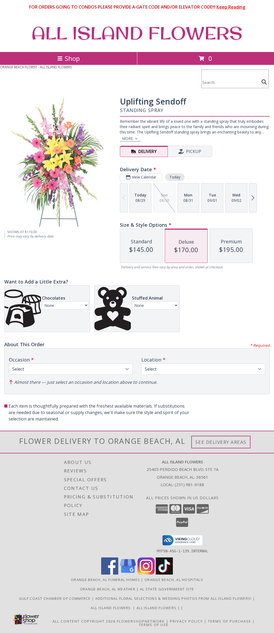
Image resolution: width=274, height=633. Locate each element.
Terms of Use (154, 624)
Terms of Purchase (229, 621)
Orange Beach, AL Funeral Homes (105, 579)
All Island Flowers (112, 607)
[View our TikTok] (164, 573)
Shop (72, 58)
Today (174, 177)
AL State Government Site (167, 589)
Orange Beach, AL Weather (107, 589)
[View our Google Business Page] (127, 573)
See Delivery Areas (220, 442)
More (127, 138)
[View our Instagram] (146, 573)
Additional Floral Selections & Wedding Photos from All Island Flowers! (174, 598)
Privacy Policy (186, 621)
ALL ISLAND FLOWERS (137, 33)
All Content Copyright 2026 (84, 621)
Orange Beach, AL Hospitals (173, 579)
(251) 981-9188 (189, 484)
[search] (264, 82)
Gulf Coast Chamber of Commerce (55, 598)
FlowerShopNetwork (141, 621)
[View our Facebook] (109, 573)
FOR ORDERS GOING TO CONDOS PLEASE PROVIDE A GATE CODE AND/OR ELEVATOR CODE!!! (137, 7)
